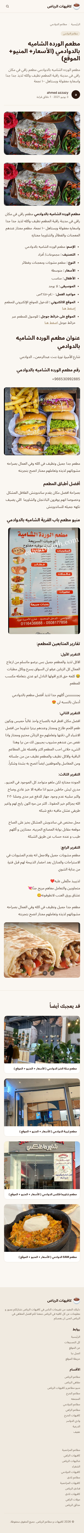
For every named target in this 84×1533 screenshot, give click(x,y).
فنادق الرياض (72, 1488)
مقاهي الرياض (72, 1382)
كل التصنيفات (72, 1342)
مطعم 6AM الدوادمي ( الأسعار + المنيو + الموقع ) (48, 1257)
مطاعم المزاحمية (71, 1449)
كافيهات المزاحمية (70, 1482)
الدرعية (76, 1426)
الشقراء (76, 1466)
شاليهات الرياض (71, 1460)
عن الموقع (74, 1347)
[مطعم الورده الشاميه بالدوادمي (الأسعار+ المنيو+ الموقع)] (42, 184)
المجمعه (75, 1398)
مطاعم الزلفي (73, 1409)
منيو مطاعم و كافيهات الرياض (63, 1387)
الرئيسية (75, 24)
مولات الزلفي (73, 1499)
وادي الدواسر (73, 1420)
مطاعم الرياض (72, 1376)
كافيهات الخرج (72, 1415)
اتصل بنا (75, 1353)
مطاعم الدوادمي (58, 24)
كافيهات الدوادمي (70, 1471)
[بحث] (7, 6)
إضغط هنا (68, 308)
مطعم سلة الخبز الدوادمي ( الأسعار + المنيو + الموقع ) (45, 1068)
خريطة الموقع (73, 1358)
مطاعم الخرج (73, 1393)
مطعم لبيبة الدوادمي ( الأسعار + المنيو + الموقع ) (48, 1131)
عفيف (76, 1431)
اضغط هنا (51, 323)
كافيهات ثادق (72, 1493)
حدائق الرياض (72, 1504)
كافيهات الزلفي (72, 1455)
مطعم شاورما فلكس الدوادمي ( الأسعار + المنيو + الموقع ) (43, 1194)
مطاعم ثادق (73, 1477)
